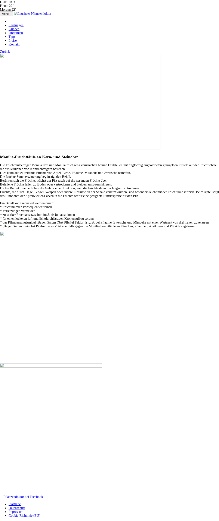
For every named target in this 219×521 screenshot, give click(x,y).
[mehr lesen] (80, 148)
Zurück (5, 51)
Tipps (12, 36)
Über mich (16, 33)
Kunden (14, 29)
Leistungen (16, 25)
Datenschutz (17, 508)
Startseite (15, 504)
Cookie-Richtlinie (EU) (24, 515)
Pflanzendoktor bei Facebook (23, 497)
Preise (13, 40)
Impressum (16, 512)
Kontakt (14, 44)
